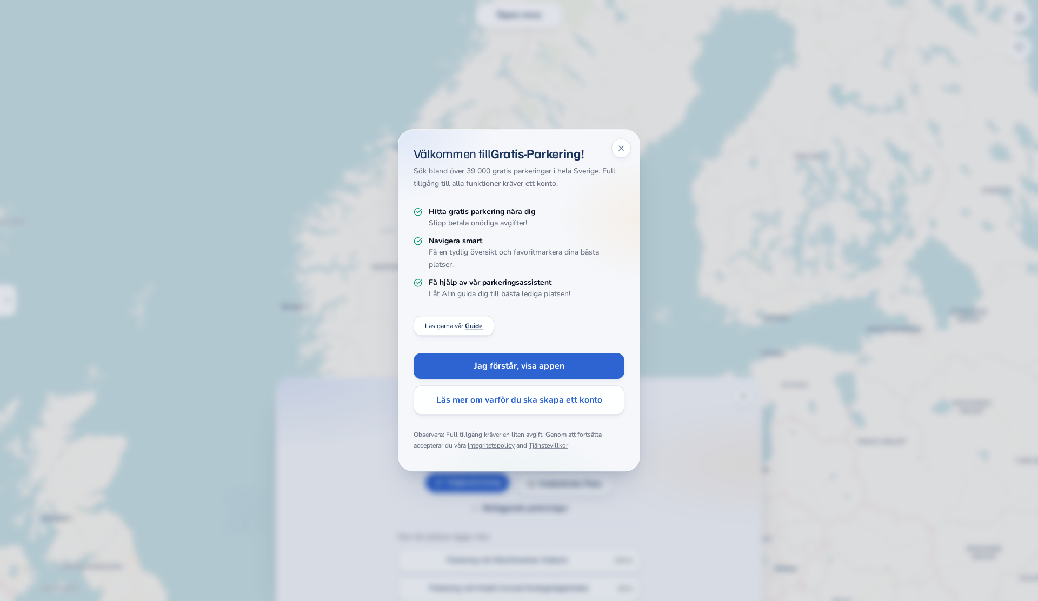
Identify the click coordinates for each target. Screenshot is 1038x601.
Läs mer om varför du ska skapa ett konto (519, 400)
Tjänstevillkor (548, 445)
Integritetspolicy (491, 445)
